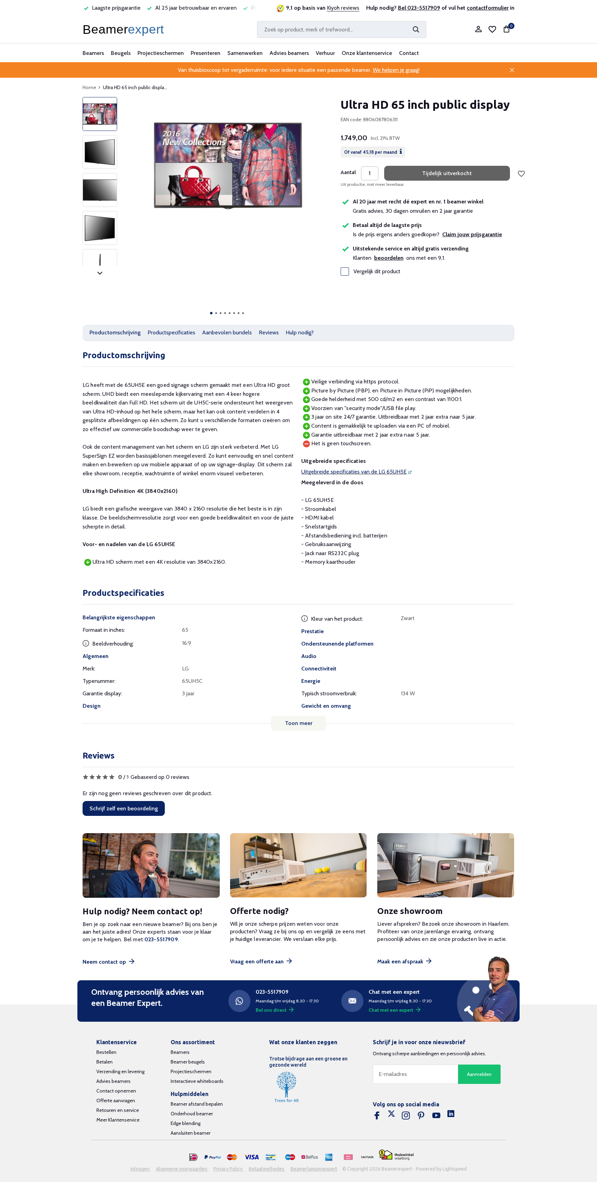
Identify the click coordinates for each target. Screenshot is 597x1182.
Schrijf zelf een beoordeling (123, 808)
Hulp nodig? (300, 332)
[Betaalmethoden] (193, 1157)
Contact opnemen (116, 1091)
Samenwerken (245, 53)
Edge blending (185, 1123)
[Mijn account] (478, 30)
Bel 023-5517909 (419, 7)
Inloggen (141, 1169)
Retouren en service (117, 1110)
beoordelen (389, 258)
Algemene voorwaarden (182, 1169)
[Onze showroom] (445, 865)
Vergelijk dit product (376, 271)
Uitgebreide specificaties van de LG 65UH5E (354, 471)
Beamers (93, 53)
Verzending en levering (120, 1071)
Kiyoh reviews (343, 7)
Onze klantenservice (367, 53)
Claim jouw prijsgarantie (472, 234)
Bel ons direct (271, 1010)
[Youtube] (436, 1116)
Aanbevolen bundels (227, 332)
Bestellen (106, 1052)
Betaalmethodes (267, 1169)
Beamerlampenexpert (314, 1169)
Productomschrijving (115, 332)
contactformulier (488, 7)
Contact (409, 53)
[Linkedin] (450, 1116)
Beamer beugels (188, 1062)
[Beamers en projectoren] (125, 29)
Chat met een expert (391, 1010)
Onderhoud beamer (192, 1113)
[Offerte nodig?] (298, 865)
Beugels (121, 53)
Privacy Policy (229, 1169)
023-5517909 (161, 939)
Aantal (348, 172)
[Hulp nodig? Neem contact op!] (151, 865)
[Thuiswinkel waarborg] (396, 1155)
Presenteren (205, 53)
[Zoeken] (416, 29)
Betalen (104, 1062)
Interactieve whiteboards (197, 1081)
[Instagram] (406, 1116)
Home (89, 87)
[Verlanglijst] (492, 29)
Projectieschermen (161, 53)
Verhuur (325, 53)
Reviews (269, 332)
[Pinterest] (421, 1116)
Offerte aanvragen (115, 1100)
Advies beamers (289, 53)
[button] (211, 313)
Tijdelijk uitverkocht (447, 173)
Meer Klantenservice (118, 1120)
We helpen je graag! (396, 70)
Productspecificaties (171, 332)
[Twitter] (391, 1116)
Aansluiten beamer (190, 1133)
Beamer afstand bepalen (197, 1104)
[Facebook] (377, 1116)
